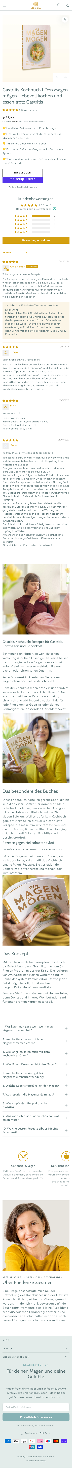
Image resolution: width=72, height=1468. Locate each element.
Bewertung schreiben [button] (36, 240)
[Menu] (4, 5)
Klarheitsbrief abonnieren (36, 1417)
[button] (59, 5)
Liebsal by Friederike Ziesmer (39, 1456)
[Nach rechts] (65, 77)
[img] (10, 261)
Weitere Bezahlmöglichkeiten (23, 187)
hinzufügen (22, 172)
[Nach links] (57, 77)
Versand (15, 121)
